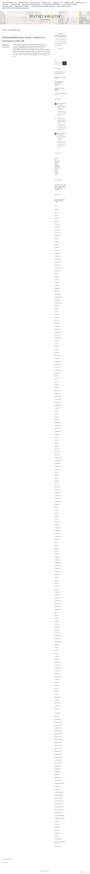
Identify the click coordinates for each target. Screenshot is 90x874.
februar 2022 (57, 355)
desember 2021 (58, 361)
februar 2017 (57, 522)
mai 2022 (56, 349)
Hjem (3, 2)
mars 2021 (57, 387)
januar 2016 (57, 560)
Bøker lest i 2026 (58, 763)
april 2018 (57, 481)
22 (57, 43)
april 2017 (57, 516)
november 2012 (58, 670)
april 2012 (57, 691)
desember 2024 (58, 259)
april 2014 (57, 621)
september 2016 (58, 536)
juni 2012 (56, 685)
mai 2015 (56, 583)
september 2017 (58, 501)
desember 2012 (58, 668)
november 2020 (58, 399)
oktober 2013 (57, 638)
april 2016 (57, 551)
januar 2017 (57, 524)
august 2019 (57, 434)
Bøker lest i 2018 (58, 739)
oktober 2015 (57, 568)
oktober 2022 (57, 335)
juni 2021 (56, 378)
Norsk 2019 (57, 830)
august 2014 (57, 609)
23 (58, 43)
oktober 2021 (57, 367)
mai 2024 (56, 279)
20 (65, 41)
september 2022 (58, 338)
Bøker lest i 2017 (58, 736)
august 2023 (57, 305)
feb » (62, 48)
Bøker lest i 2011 (58, 719)
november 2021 (58, 364)
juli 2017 (56, 507)
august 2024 (57, 270)
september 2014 (58, 606)
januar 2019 (57, 454)
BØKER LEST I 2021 (69, 2)
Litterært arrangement (59, 815)
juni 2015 (56, 580)
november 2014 (58, 600)
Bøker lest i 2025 (58, 760)
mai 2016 (56, 548)
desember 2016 (58, 527)
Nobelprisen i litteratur (21, 6)
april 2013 (57, 656)
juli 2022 (56, 343)
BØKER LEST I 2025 (23, 2)
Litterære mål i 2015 (59, 798)
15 (57, 41)
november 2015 (58, 565)
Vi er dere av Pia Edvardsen (60, 93)
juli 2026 (56, 209)
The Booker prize (15, 4)
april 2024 (57, 282)
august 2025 (57, 235)
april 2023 (57, 317)
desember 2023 (58, 294)
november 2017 (58, 495)
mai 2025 (56, 244)
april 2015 (57, 586)
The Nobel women (7, 6)
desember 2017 (58, 492)
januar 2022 (57, 358)
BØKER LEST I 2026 (12, 2)
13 (65, 39)
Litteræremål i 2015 (59, 812)
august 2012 (57, 679)
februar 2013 (57, 662)
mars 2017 (57, 519)
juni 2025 (56, 241)
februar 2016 (57, 557)
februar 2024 (57, 288)
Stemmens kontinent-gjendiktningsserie (43, 6)
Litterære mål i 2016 (59, 801)
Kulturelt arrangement (59, 783)
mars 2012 (57, 694)
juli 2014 (56, 612)
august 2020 (57, 408)
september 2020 (58, 405)
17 (60, 41)
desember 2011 (58, 703)
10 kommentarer (5, 47)
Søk (55, 60)
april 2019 (57, 446)
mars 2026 (57, 221)
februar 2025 (57, 253)
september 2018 (58, 466)
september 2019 (58, 431)
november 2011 (58, 705)
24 (60, 43)
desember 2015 (58, 562)
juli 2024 (56, 273)
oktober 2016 (57, 533)
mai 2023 (56, 314)
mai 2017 (56, 513)
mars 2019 (57, 449)
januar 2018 (57, 489)
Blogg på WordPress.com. (45, 871)
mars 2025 (57, 250)
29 (57, 45)
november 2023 (58, 297)
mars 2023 (57, 320)
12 (63, 39)
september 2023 (58, 303)
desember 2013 (58, 633)
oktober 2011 (57, 708)
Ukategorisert (58, 846)
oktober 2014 (57, 603)
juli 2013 (56, 647)
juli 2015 (56, 577)
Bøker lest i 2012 (58, 722)
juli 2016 (56, 542)
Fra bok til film (58, 780)
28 (55, 45)
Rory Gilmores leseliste (64, 6)
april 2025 (57, 247)
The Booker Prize (58, 839)
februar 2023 (57, 323)
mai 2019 (56, 443)
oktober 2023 (57, 300)
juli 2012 (56, 682)
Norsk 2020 (57, 833)
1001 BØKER (5, 4)
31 (60, 45)
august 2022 (57, 341)
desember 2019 (58, 422)
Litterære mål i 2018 (59, 806)
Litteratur (57, 789)
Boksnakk (57, 774)
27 (65, 43)
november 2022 (58, 332)
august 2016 (57, 539)
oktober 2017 (57, 498)
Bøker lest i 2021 (58, 748)
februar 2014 (57, 627)
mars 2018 (57, 484)
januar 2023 (57, 326)
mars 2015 (57, 589)
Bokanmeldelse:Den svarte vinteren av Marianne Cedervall (23, 39)
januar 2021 (57, 393)
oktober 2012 (57, 673)
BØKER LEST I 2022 (58, 2)
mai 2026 (56, 215)
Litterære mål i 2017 (59, 803)
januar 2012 (57, 700)
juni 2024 (56, 276)
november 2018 (58, 460)
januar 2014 (57, 630)
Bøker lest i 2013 (58, 725)
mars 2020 (57, 419)
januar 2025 (57, 256)
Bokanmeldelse (58, 766)
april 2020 (57, 416)
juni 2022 (56, 346)
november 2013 (58, 635)
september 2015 (58, 571)
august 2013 (57, 644)
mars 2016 (57, 554)
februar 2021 (57, 390)
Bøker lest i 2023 (58, 754)
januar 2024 (57, 291)
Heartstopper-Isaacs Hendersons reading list (15, 8)
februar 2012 (57, 697)
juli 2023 (56, 308)
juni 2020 (56, 411)
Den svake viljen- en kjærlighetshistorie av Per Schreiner (59, 83)
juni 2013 (56, 650)
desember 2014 (58, 597)
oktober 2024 (57, 265)
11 (62, 39)
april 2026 (57, 218)
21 (55, 43)
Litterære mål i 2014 (59, 795)
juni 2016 (56, 545)
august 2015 (57, 574)
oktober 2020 (57, 402)
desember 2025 (58, 230)
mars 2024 (57, 285)
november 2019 (58, 425)
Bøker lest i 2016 (58, 733)
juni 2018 (56, 475)
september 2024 (58, 268)
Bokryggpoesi (58, 771)
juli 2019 (56, 437)
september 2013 (58, 641)
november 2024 (58, 262)
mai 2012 (56, 688)
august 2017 (57, 504)
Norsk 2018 (57, 827)
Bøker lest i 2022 (58, 751)
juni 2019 (56, 440)
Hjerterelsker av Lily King (60, 77)
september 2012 (58, 676)
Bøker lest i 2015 (58, 730)
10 (60, 39)
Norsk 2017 (57, 824)
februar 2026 (57, 224)
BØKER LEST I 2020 (81, 2)
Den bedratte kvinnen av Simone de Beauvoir (62, 107)
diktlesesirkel (57, 777)
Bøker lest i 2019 (58, 742)
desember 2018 (58, 457)
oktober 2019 (57, 428)
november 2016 (58, 530)
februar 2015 (57, 592)
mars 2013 (57, 659)
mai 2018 (56, 478)
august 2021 (57, 373)
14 (55, 41)
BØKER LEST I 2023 (46, 2)
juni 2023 (56, 311)
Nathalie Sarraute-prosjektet (52, 4)
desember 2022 (58, 329)
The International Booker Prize (31, 4)
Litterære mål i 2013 (59, 792)
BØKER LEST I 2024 (35, 2)
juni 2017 (56, 510)
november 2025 (58, 232)
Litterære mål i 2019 (59, 809)
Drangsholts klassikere (70, 4)
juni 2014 (56, 615)
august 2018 (57, 469)
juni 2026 (56, 212)
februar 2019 (57, 451)
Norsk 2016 (57, 821)
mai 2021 (56, 381)
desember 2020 (58, 396)
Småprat (56, 836)
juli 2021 (56, 376)
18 (62, 41)
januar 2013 (57, 665)
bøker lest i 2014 (58, 728)
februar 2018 (57, 487)
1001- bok (57, 716)
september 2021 (58, 370)
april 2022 (57, 352)
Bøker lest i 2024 (58, 757)
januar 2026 (57, 227)
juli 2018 (56, 472)
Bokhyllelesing (58, 768)
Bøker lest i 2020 (58, 745)
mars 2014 (57, 624)
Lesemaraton (57, 786)
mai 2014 (56, 618)
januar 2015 (57, 595)
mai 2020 (56, 414)
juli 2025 (56, 238)
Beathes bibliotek (45, 16)
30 (58, 45)
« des (59, 48)
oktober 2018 (57, 463)
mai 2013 (56, 653)
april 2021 (57, 384)
